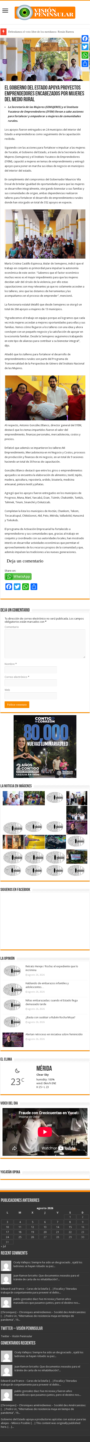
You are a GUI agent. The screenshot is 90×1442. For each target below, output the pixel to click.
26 (32, 1237)
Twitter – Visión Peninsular (22, 1328)
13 (45, 1227)
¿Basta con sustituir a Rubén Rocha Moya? (50, 1017)
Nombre (11, 664)
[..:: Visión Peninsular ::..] (45, 12)
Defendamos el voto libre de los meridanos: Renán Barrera (41, 31)
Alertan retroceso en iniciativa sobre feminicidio (54, 1034)
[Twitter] (85, 47)
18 (19, 1232)
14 (57, 1227)
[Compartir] (85, 63)
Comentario (12, 627)
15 (70, 1227)
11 (19, 1227)
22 (70, 1232)
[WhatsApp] (85, 55)
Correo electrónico (17, 677)
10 (7, 1227)
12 (32, 1227)
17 (7, 1232)
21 (57, 1232)
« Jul (3, 1246)
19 (32, 1232)
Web (7, 689)
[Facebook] (85, 38)
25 (19, 1237)
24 (7, 1237)
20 (45, 1232)
